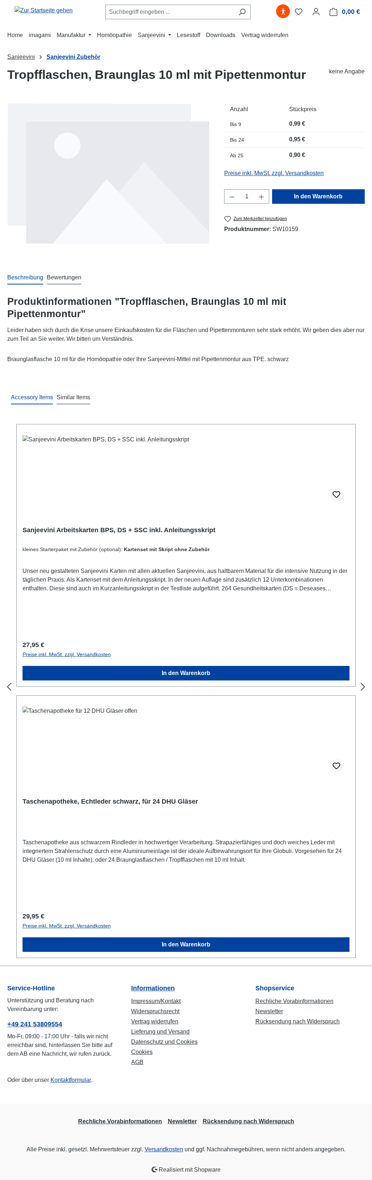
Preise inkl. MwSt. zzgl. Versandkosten (274, 173)
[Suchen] (242, 12)
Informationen (153, 988)
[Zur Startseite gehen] (43, 10)
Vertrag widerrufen (154, 1021)
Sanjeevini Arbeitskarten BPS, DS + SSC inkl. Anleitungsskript (119, 530)
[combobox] (169, 12)
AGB (137, 1062)
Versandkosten (164, 1149)
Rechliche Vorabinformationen (294, 1001)
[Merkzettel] (298, 11)
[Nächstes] (362, 687)
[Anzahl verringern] (231, 196)
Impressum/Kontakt (156, 1001)
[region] (108, 180)
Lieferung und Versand (160, 1032)
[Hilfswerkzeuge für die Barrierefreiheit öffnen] (283, 11)
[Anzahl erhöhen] (261, 196)
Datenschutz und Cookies (164, 1042)
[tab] (25, 277)
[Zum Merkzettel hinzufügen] (336, 495)
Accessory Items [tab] (32, 397)
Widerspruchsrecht (155, 1011)
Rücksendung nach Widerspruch (297, 1021)
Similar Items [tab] (73, 397)
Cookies (142, 1052)
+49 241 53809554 (34, 1024)
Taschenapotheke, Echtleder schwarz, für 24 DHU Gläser (110, 801)
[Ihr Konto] (316, 11)
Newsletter (269, 1011)
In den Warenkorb (318, 196)
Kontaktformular (70, 1080)
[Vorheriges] (9, 687)
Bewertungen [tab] (64, 277)
